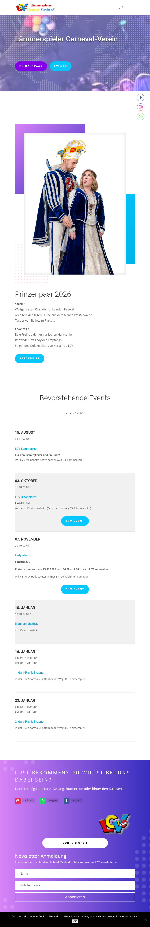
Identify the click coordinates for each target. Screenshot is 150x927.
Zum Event (75, 520)
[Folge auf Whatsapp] (42, 801)
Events (60, 66)
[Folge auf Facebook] (67, 801)
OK (75, 921)
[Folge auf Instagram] (18, 801)
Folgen (29, 800)
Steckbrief (29, 358)
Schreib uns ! (75, 842)
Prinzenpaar (31, 66)
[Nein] (145, 919)
